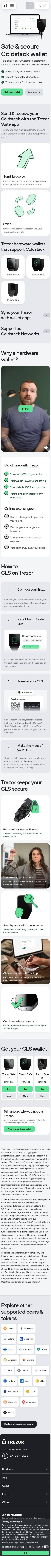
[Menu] (12, 5)
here (28, 606)
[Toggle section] (46, 315)
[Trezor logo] (5, 5)
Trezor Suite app (9, 129)
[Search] (30, 5)
